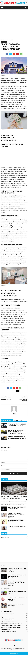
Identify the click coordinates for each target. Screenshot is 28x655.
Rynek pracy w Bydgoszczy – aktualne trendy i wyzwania (17, 437)
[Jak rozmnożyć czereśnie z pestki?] (4, 593)
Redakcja (5, 51)
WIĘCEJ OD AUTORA (18, 420)
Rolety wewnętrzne (5, 629)
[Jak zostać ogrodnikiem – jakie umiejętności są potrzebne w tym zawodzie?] (4, 432)
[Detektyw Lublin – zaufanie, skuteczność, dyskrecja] (4, 425)
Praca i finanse (4, 41)
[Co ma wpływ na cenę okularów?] (4, 528)
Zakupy (2, 494)
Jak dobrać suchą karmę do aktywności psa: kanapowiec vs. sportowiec (16, 515)
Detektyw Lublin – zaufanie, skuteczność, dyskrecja (17, 424)
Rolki (2, 616)
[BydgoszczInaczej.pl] (14, 3)
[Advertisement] (14, 24)
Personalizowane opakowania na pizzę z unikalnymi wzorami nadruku (14, 497)
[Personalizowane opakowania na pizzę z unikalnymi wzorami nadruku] (14, 488)
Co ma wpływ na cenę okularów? (16, 526)
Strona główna (3, 39)
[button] (26, 7)
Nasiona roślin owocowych (7, 614)
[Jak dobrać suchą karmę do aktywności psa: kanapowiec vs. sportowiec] (4, 515)
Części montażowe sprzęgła (7, 618)
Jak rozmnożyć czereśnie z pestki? (17, 591)
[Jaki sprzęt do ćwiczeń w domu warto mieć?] (4, 605)
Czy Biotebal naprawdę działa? (16, 520)
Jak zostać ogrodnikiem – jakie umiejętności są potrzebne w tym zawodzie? (17, 432)
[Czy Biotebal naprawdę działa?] (4, 521)
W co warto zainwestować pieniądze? (23, 399)
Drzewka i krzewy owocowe (7, 619)
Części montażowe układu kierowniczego (11, 627)
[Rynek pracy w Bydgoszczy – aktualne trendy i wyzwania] (4, 438)
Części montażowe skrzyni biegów (9, 621)
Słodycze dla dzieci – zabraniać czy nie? (6, 398)
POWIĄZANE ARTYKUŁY (6, 420)
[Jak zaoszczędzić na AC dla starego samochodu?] (4, 599)
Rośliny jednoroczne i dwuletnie (8, 631)
